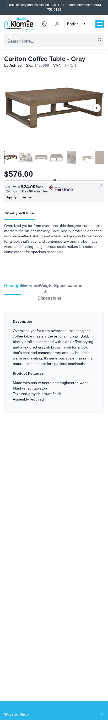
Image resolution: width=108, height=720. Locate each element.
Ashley (15, 65)
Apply (11, 197)
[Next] (96, 108)
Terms (26, 197)
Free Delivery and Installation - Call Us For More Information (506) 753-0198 (54, 7)
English (72, 24)
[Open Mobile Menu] (99, 24)
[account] (57, 24)
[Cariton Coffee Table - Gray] (54, 107)
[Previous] (11, 108)
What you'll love (19, 213)
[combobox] (76, 24)
